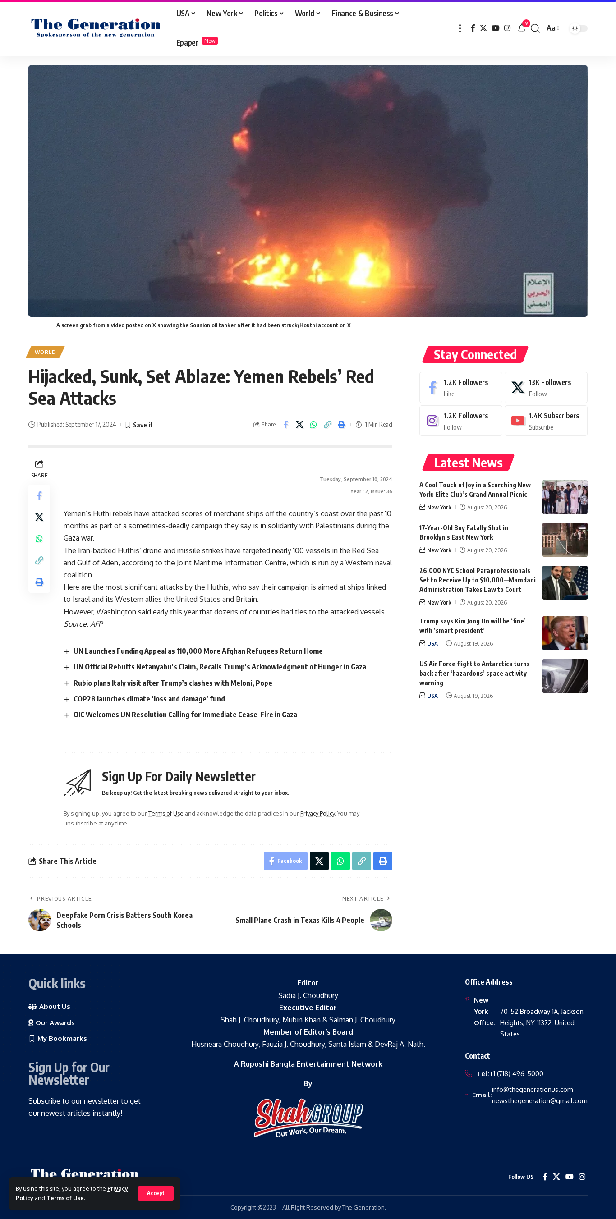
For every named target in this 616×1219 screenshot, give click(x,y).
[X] (483, 28)
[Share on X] (299, 424)
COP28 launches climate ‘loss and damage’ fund (149, 698)
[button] (156, 1193)
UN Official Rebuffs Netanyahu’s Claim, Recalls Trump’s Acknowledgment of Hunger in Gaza (220, 666)
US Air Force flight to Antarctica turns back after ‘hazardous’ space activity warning (474, 673)
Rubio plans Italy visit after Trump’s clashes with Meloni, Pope (173, 682)
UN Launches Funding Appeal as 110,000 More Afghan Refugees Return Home (198, 650)
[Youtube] (546, 420)
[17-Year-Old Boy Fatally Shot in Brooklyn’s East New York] (565, 540)
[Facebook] (473, 28)
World (45, 351)
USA (432, 643)
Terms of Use (65, 1197)
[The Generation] (96, 28)
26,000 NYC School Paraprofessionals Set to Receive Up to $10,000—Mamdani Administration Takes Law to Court (477, 580)
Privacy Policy (317, 813)
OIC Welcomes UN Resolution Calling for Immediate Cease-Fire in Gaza (185, 714)
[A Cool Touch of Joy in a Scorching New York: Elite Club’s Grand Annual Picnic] (565, 497)
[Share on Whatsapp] (313, 424)
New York (439, 507)
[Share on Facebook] (285, 424)
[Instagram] (507, 28)
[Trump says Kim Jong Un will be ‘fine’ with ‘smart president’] (565, 633)
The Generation (363, 1207)
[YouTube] (495, 28)
